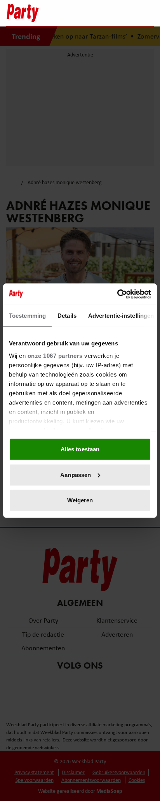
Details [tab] (67, 315)
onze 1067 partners (55, 355)
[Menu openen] (99, 13)
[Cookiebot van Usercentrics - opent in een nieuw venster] (117, 294)
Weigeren (80, 500)
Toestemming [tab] (27, 315)
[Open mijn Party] (124, 13)
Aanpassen (75, 474)
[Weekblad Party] (45, 13)
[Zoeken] (147, 13)
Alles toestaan (80, 449)
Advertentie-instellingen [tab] (121, 315)
